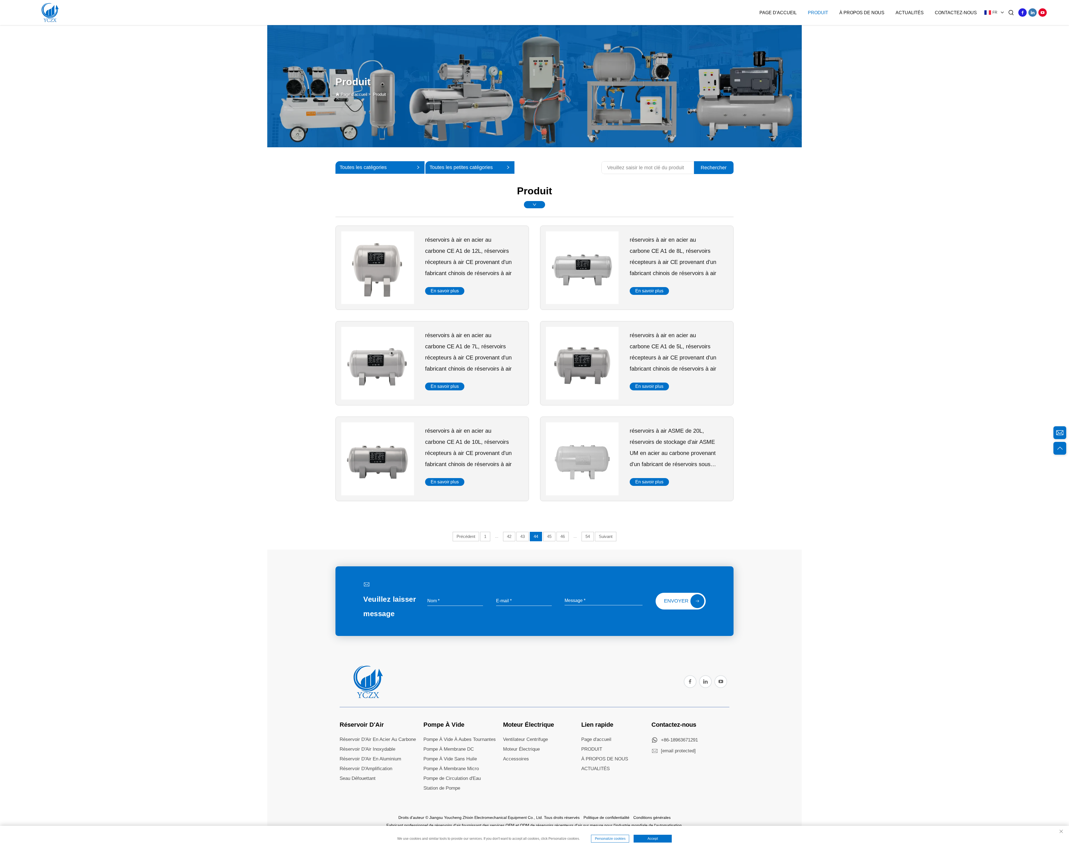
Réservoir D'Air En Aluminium (370, 759)
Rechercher (714, 167)
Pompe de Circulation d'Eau (452, 778)
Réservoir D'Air (362, 724)
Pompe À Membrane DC (448, 749)
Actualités (910, 12)
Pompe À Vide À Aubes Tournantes (459, 739)
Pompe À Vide (443, 724)
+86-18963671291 (679, 740)
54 (587, 536)
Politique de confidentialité (606, 817)
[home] (367, 697)
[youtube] (1042, 12)
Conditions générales (652, 817)
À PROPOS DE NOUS (604, 759)
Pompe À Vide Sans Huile (450, 759)
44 (536, 536)
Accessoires (516, 759)
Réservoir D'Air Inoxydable (367, 749)
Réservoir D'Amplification (366, 768)
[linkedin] (1032, 12)
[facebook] (1022, 12)
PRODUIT (591, 749)
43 (522, 536)
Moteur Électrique (528, 724)
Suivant (605, 536)
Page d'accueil (778, 12)
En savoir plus (445, 290)
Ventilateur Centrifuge (525, 739)
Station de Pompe (441, 788)
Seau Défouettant (358, 778)
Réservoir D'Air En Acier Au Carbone (378, 739)
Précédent (466, 536)
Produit (818, 12)
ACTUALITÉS (595, 768)
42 (509, 536)
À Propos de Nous (861, 12)
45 (549, 536)
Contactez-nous (956, 12)
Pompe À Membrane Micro (451, 768)
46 (562, 536)
